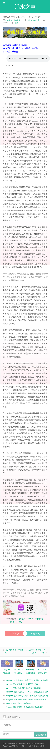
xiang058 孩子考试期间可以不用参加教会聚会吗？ (26, 699)
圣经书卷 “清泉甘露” (13, 20)
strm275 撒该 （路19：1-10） (14, 651)
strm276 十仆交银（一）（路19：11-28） (23, 16)
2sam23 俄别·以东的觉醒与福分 (18, 703)
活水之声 (22, 618)
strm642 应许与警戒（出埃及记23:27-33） (23, 684)
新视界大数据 (39, 746)
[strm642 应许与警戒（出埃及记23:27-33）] (19, 663)
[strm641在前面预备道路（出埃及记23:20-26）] (31, 663)
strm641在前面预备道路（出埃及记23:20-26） (24, 688)
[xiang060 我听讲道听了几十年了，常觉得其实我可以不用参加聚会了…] (43, 663)
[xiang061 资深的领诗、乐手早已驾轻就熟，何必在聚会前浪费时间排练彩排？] (7, 663)
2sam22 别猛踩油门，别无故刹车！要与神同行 (24, 707)
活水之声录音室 (33, 20)
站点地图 (35, 743)
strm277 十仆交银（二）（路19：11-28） (37, 651)
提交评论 (42, 734)
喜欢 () (16, 633)
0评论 (15, 22)
